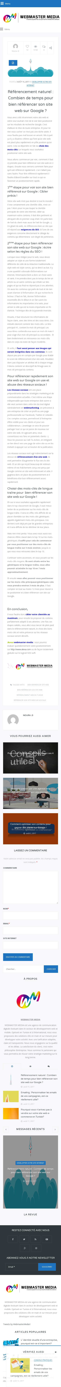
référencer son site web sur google (30, 700)
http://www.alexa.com (21, 649)
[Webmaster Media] (30, 17)
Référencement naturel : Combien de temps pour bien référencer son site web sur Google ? (39, 1079)
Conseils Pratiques (43, 1360)
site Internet (10, 938)
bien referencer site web (38, 685)
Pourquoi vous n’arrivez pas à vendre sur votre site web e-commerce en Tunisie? (36, 1113)
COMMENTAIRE (10, 868)
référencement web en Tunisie (30, 695)
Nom (6, 908)
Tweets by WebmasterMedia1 (17, 1324)
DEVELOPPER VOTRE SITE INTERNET (30, 1163)
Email (6, 923)
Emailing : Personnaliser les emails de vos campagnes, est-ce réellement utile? (39, 1096)
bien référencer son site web (29, 690)
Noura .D (15, 51)
